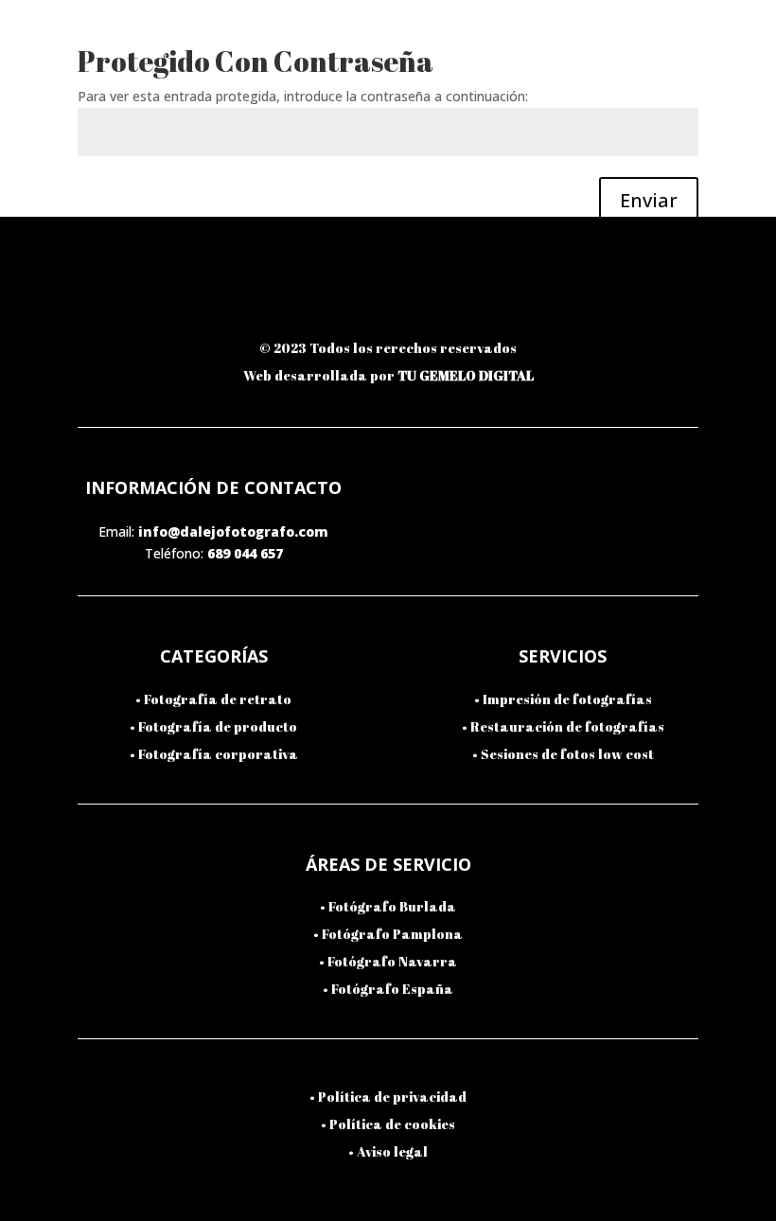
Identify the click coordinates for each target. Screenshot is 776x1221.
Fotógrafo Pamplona (392, 934)
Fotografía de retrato (217, 699)
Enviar (649, 200)
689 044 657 (245, 553)
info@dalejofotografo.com (233, 531)
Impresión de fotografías (567, 699)
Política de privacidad (392, 1097)
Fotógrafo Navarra (392, 961)
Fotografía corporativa (218, 754)
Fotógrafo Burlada (392, 906)
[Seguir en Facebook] (345, 302)
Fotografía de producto (217, 726)
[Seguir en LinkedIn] (430, 302)
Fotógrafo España (392, 989)
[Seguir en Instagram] (260, 302)
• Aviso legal (388, 1151)
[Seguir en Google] (516, 302)
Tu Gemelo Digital (465, 375)
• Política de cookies (388, 1124)
